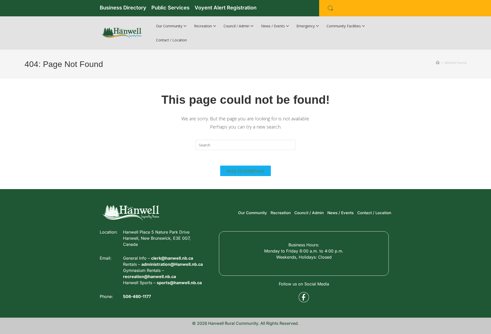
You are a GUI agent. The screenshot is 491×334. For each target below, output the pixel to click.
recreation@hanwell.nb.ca (149, 276)
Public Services (170, 8)
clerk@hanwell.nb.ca (172, 258)
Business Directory (123, 8)
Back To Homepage (245, 170)
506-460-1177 (137, 296)
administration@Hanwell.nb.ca (172, 264)
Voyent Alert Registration (225, 8)
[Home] (437, 62)
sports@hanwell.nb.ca (179, 282)
